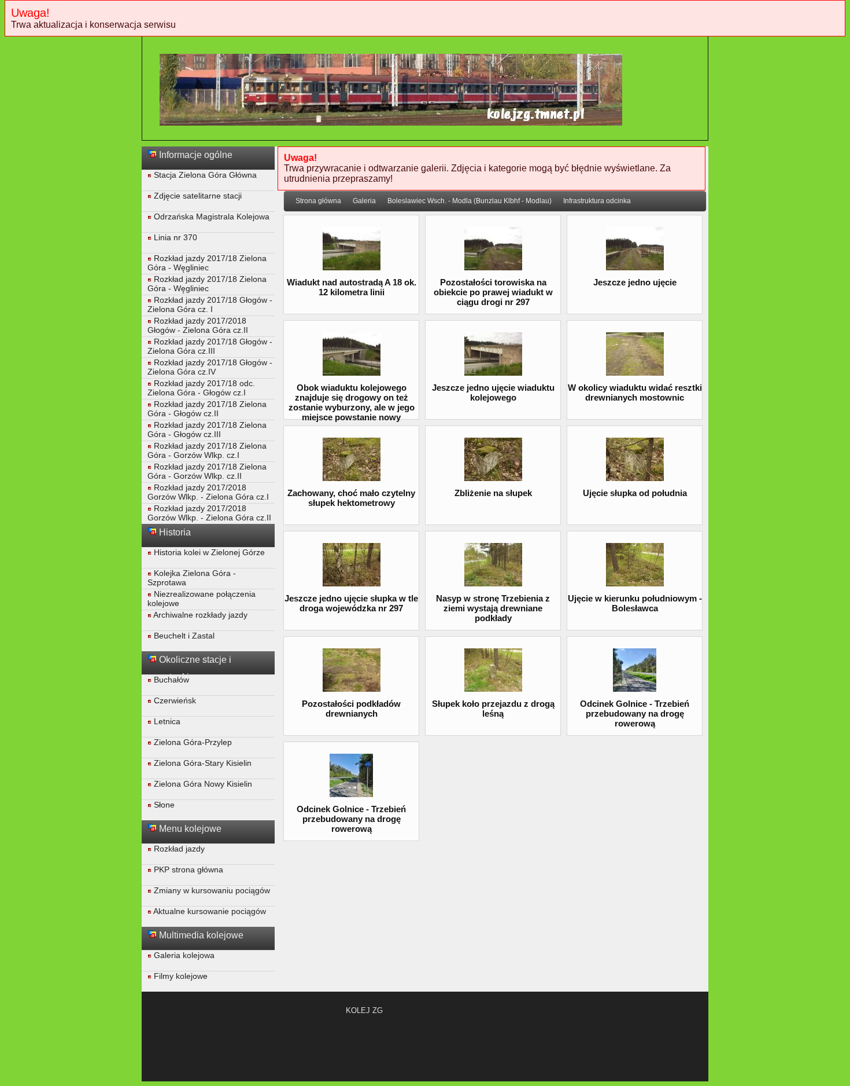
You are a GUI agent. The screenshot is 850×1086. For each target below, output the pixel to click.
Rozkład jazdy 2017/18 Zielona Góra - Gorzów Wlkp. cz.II (207, 471)
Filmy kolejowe (179, 976)
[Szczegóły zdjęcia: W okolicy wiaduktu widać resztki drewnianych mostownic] (635, 372)
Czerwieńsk (173, 700)
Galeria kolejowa (183, 955)
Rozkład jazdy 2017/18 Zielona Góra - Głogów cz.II (207, 408)
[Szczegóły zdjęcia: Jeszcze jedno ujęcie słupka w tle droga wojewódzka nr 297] (351, 583)
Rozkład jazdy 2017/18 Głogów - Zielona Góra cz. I (209, 304)
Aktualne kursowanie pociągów (208, 911)
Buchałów (170, 679)
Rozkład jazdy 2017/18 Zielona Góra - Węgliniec (207, 263)
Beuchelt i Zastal (183, 635)
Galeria (364, 201)
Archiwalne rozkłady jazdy (199, 614)
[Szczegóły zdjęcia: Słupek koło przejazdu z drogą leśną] (493, 689)
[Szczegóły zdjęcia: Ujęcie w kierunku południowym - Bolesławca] (635, 583)
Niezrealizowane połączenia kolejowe (201, 598)
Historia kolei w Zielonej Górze (208, 552)
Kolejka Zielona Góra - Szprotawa (191, 577)
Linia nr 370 (174, 237)
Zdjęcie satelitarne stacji (196, 195)
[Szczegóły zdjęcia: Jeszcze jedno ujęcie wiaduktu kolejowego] (493, 372)
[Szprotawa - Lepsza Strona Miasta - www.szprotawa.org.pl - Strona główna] (391, 131)
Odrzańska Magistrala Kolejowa (210, 216)
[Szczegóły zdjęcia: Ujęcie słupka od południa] (635, 478)
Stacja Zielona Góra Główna (204, 174)
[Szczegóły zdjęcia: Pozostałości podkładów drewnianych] (351, 689)
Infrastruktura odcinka (597, 201)
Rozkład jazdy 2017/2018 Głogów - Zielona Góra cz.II (197, 325)
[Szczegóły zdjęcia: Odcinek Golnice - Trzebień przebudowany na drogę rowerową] (634, 689)
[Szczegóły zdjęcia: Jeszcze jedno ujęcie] (635, 267)
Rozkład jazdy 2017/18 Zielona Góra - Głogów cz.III (207, 429)
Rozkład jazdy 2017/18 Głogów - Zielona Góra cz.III (209, 346)
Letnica (165, 721)
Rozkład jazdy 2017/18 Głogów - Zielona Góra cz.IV (209, 367)
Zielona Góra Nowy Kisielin (201, 783)
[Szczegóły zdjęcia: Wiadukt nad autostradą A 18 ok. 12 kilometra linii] (351, 267)
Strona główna (318, 201)
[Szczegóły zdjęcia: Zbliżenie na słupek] (493, 478)
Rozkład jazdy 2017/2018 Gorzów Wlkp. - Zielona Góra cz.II (209, 513)
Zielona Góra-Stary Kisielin (201, 763)
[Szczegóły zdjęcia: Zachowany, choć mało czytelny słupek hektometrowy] (351, 478)
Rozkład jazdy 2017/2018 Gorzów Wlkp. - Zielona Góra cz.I (208, 492)
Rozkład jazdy (178, 848)
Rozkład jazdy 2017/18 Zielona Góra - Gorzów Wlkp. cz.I (207, 450)
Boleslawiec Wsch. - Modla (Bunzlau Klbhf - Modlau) (469, 201)
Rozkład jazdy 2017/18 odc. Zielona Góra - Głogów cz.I (201, 388)
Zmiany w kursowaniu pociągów (210, 890)
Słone (163, 804)
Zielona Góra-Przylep (191, 742)
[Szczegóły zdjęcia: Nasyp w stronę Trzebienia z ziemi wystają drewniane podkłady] (493, 583)
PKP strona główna (187, 869)
